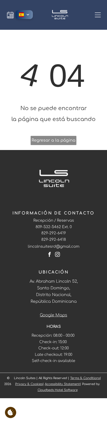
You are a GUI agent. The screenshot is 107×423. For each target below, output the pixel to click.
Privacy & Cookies (29, 384)
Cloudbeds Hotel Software (58, 390)
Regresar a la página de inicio (53, 141)
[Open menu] (98, 15)
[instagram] (57, 255)
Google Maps (53, 315)
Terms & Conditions (85, 378)
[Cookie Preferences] (10, 412)
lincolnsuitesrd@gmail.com (53, 246)
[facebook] (49, 255)
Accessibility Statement (62, 384)
